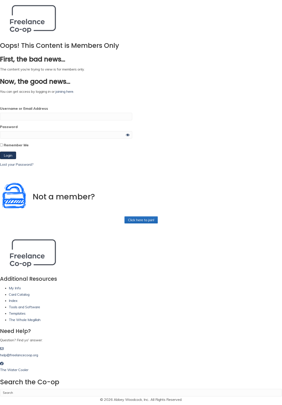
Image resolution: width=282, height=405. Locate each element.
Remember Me (16, 145)
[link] (15, 288)
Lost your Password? (16, 164)
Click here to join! (141, 220)
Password (9, 126)
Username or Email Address (24, 108)
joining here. (65, 91)
